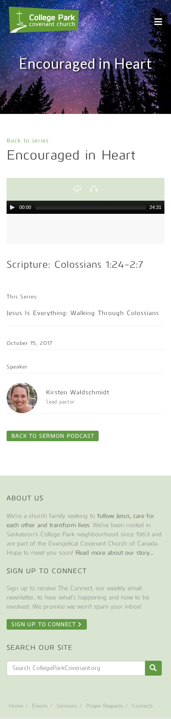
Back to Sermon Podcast (52, 436)
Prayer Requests (104, 706)
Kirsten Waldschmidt (77, 392)
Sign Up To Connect (44, 624)
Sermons (67, 706)
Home (16, 706)
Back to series (28, 140)
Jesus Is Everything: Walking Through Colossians (83, 313)
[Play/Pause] (12, 207)
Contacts (142, 706)
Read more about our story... (114, 552)
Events (40, 706)
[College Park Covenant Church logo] (44, 20)
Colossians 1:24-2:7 (98, 264)
